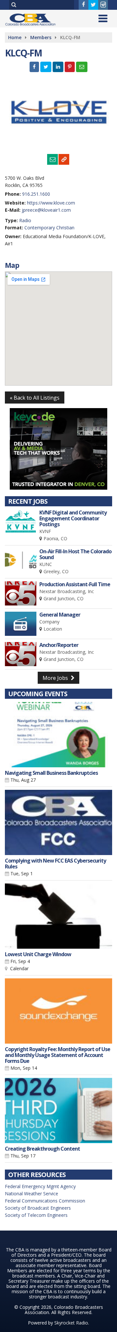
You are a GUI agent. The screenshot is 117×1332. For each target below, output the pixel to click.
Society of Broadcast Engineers (38, 1208)
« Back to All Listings (34, 397)
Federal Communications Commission (45, 1201)
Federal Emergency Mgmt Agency (40, 1186)
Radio (25, 220)
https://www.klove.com (51, 203)
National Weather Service (31, 1193)
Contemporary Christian (49, 227)
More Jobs (56, 677)
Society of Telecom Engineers (36, 1215)
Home (14, 37)
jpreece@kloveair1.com (46, 210)
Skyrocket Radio (71, 1323)
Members (40, 37)
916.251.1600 (36, 194)
